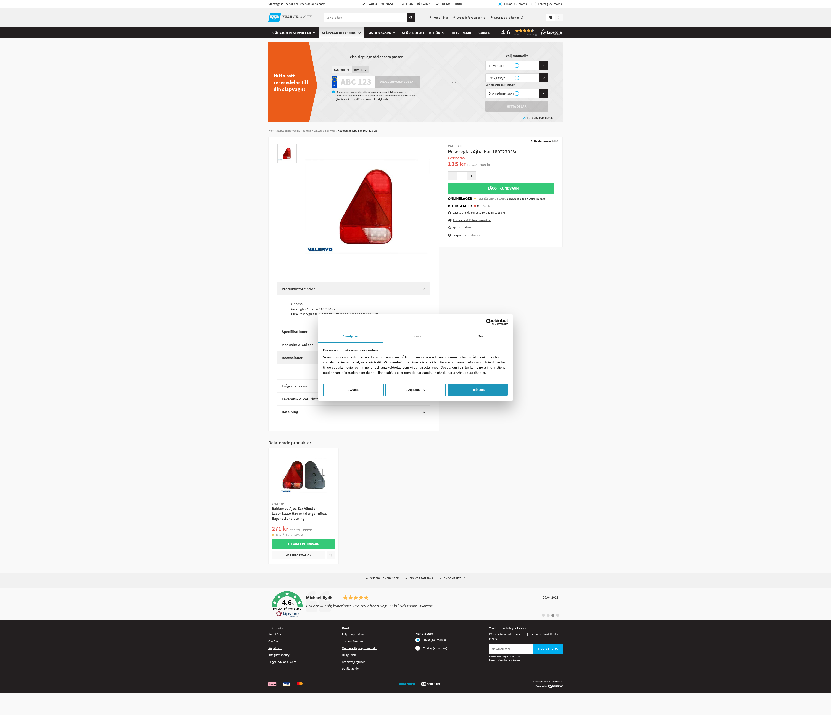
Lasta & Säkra (379, 33)
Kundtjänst (440, 17)
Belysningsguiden (353, 634)
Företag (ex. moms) (550, 4)
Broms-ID (360, 69)
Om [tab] (480, 336)
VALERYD (455, 146)
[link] (415, 604)
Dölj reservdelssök (540, 117)
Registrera (548, 648)
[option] (287, 153)
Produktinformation (299, 288)
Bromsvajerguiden (354, 662)
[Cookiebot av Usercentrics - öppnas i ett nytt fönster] (489, 322)
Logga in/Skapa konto (471, 17)
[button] (530, 32)
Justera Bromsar (352, 641)
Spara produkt (462, 227)
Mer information (298, 555)
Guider (484, 33)
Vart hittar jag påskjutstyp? (500, 84)
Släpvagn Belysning (339, 33)
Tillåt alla (478, 390)
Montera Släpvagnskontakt (359, 648)
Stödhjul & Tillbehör (421, 33)
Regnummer (342, 69)
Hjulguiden (349, 655)
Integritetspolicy (279, 655)
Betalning (290, 412)
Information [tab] (415, 336)
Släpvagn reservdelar (291, 33)
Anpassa (413, 390)
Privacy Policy (496, 659)
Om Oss (273, 641)
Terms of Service (512, 659)
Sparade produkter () (508, 17)
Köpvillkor (275, 648)
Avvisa (353, 390)
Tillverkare (461, 33)
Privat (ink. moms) (516, 4)
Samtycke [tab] (350, 336)
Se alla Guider (351, 668)
